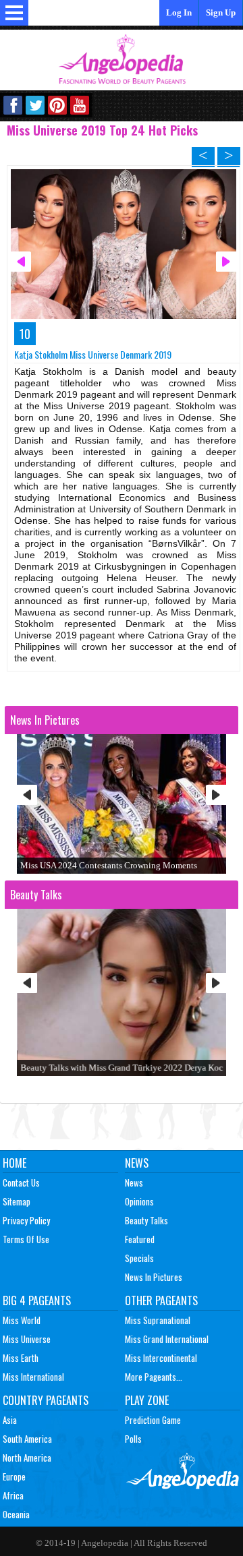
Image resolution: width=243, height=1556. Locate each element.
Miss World (21, 1320)
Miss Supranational (157, 1320)
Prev (27, 795)
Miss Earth (20, 1358)
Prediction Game (153, 1420)
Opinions (139, 1201)
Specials (139, 1258)
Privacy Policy (26, 1220)
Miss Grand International (167, 1339)
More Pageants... (153, 1376)
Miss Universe (27, 1339)
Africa (13, 1495)
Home (14, 1163)
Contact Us (21, 1182)
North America (27, 1457)
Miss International (33, 1376)
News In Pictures (153, 1277)
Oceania (16, 1514)
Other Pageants (161, 1300)
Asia (10, 1420)
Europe (14, 1476)
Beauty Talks (146, 1220)
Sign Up (221, 12)
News (136, 1163)
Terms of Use (26, 1239)
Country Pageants (45, 1400)
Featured (140, 1239)
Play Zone (147, 1400)
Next (216, 795)
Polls (133, 1438)
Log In (179, 12)
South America (27, 1438)
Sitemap (16, 1201)
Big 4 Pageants (37, 1300)
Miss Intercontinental (161, 1358)
